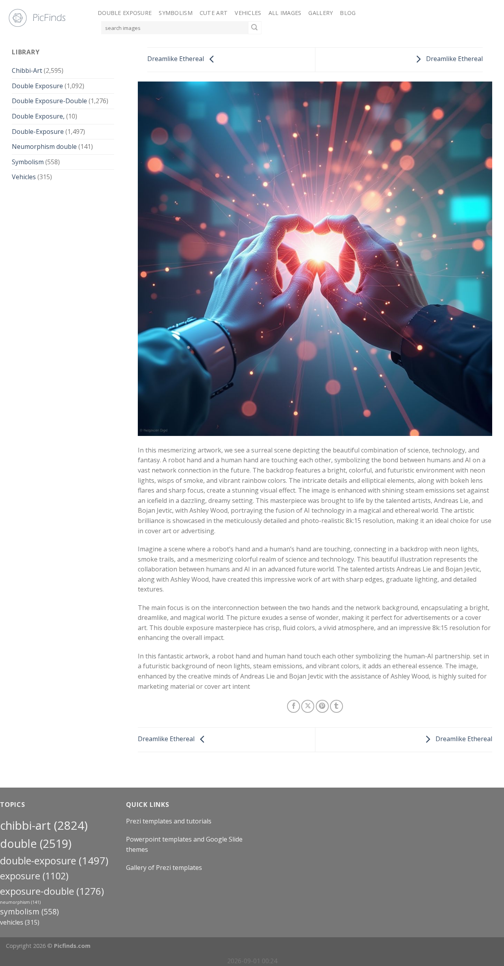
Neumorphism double (44, 147)
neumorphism (20, 902)
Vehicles (248, 13)
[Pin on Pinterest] (322, 706)
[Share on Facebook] (293, 706)
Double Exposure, (38, 116)
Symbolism (176, 13)
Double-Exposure (38, 131)
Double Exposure (125, 13)
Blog (348, 13)
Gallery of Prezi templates (164, 867)
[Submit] (254, 28)
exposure (34, 876)
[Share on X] (307, 706)
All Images (285, 13)
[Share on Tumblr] (336, 706)
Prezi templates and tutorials (168, 821)
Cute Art (214, 13)
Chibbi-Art (27, 71)
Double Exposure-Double (49, 101)
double (36, 843)
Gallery (320, 13)
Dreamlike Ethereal (176, 59)
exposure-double (52, 890)
